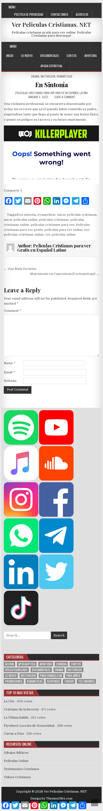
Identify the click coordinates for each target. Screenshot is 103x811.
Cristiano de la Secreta (21, 709)
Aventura (90, 55)
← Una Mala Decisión (20, 269)
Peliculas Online (16, 761)
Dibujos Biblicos (16, 752)
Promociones (14, 681)
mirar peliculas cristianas (77, 214)
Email (9, 372)
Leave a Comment (64, 97)
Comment (12, 310)
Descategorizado (16, 670)
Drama (35, 76)
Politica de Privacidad (28, 14)
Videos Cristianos (17, 777)
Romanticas (64, 76)
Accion (9, 664)
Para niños (73, 675)
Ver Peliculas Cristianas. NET (51, 24)
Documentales (49, 55)
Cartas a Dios (14, 733)
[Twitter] (63, 46)
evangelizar (46, 214)
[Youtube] (86, 46)
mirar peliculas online (21, 219)
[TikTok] (21, 624)
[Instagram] (80, 46)
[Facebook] (69, 46)
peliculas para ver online (63, 230)
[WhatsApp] (21, 552)
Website (10, 381)
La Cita (9, 701)
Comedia (61, 664)
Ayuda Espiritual (51, 65)
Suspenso (53, 681)
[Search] (98, 46)
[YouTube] (56, 443)
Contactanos (59, 14)
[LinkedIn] (21, 588)
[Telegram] (56, 552)
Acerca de (82, 14)
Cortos (72, 55)
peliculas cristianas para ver (52, 225)
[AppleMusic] (21, 479)
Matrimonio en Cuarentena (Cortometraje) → (64, 274)
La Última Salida (16, 717)
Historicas (75, 670)
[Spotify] (21, 443)
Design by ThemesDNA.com (51, 798)
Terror (69, 681)
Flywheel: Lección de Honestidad (29, 725)
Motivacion (48, 76)
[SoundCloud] (92, 46)
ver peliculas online (60, 234)
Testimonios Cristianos (21, 769)
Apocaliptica (26, 664)
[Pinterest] (75, 46)
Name (9, 363)
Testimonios (86, 681)
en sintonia (27, 214)
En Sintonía (51, 84)
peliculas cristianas (54, 219)
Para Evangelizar (51, 675)
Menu (12, 7)
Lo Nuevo (27, 55)
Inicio (9, 55)
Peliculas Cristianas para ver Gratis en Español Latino (51, 93)
